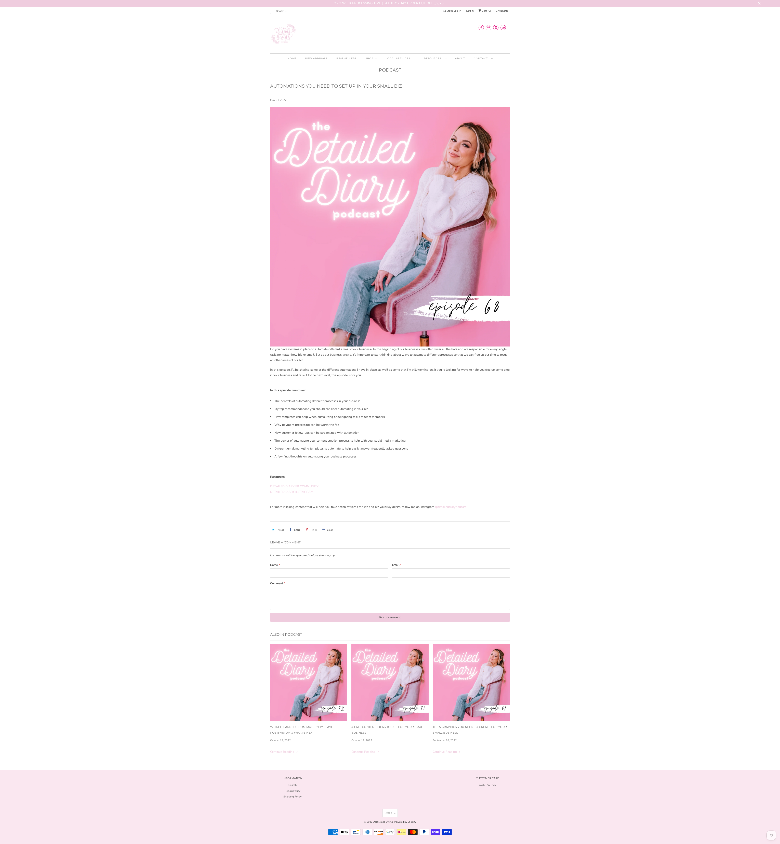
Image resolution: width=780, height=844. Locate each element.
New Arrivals (316, 58)
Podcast (390, 70)
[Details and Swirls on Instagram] (495, 27)
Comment (277, 583)
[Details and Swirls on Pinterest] (488, 27)
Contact (481, 58)
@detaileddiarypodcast (450, 507)
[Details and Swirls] (390, 35)
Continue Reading (282, 752)
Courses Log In (452, 10)
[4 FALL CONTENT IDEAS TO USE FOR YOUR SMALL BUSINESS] (390, 682)
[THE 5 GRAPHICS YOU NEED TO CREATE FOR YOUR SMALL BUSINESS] (471, 682)
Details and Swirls (383, 821)
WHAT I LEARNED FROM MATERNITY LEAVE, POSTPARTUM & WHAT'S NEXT (302, 729)
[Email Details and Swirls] (503, 27)
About (460, 58)
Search (292, 785)
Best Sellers (346, 58)
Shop (369, 58)
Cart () (486, 10)
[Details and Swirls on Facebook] (481, 27)
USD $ (388, 813)
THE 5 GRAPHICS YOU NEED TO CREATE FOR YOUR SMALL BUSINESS (470, 729)
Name (275, 565)
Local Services (399, 58)
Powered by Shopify (405, 821)
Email (396, 565)
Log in (470, 10)
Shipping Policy (292, 796)
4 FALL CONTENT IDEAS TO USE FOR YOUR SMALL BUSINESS (387, 729)
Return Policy (292, 791)
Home (291, 58)
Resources (433, 58)
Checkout (502, 10)
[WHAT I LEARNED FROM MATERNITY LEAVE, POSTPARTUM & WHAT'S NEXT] (308, 682)
